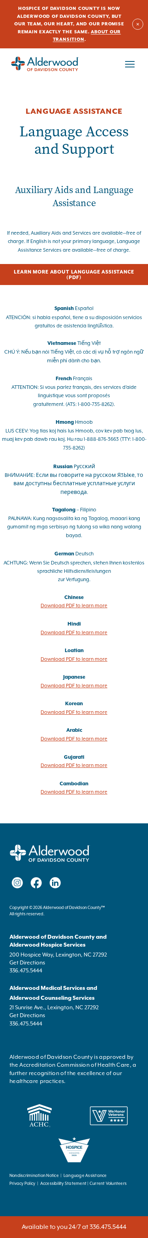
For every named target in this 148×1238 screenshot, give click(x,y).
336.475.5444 (25, 970)
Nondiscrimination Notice (34, 1175)
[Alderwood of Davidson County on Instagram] (17, 883)
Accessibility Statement (63, 1183)
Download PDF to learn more (74, 606)
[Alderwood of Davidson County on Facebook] (36, 883)
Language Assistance (85, 1175)
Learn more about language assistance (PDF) (74, 275)
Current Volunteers (108, 1183)
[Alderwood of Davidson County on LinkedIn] (55, 883)
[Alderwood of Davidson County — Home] (45, 64)
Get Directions (27, 962)
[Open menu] (130, 64)
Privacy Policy (22, 1183)
